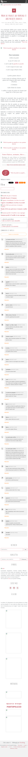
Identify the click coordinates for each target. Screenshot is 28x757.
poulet (20, 22)
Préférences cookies (13, 748)
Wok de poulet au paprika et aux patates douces (18, 173)
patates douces (19, 24)
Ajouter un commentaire (14, 234)
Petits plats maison (6, 22)
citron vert (12, 24)
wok (13, 22)
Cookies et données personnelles (20, 746)
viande (16, 22)
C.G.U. (10, 746)
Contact (25, 745)
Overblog (22, 742)
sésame (24, 22)
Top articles (20, 745)
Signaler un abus (4, 746)
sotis (9, 578)
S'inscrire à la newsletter (7, 188)
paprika (7, 24)
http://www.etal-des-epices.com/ (16, 164)
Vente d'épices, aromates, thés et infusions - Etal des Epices (14, 154)
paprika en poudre (18, 64)
